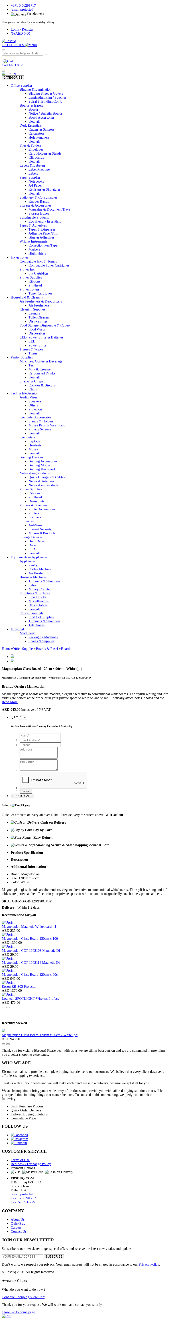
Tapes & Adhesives (33, 225)
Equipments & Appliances (29, 557)
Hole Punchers (38, 137)
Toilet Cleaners (39, 317)
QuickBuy (18, 1223)
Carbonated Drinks (41, 373)
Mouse (33, 449)
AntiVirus (35, 525)
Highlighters (37, 253)
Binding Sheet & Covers (45, 93)
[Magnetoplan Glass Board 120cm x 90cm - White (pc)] (8, 970)
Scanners (34, 517)
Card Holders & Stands (44, 153)
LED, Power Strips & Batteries (41, 337)
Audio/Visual (29, 397)
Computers (27, 437)
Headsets (34, 445)
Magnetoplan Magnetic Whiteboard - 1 (29, 926)
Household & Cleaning (27, 297)
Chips (32, 389)
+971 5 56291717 (23, 1198)
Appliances (27, 561)
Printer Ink (27, 269)
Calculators (36, 133)
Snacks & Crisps (31, 381)
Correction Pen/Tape (42, 245)
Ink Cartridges (38, 273)
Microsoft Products (41, 533)
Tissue (32, 353)
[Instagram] (19, 1139)
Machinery (27, 633)
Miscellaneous (38, 601)
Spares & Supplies (41, 641)
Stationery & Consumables (38, 197)
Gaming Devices (31, 457)
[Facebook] (19, 1135)
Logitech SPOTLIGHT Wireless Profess (30, 998)
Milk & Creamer (40, 369)
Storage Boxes (38, 213)
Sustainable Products (34, 217)
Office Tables (37, 605)
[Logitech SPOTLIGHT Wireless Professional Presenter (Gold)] (8, 994)
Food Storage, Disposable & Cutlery (45, 325)
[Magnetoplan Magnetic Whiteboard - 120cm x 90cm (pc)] (8, 922)
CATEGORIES (13, 77)
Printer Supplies (31, 277)
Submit (26, 791)
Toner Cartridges (40, 293)
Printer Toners (29, 289)
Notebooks (36, 181)
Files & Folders (30, 145)
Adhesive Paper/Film (43, 233)
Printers (33, 513)
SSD (31, 549)
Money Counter (39, 589)
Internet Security (40, 529)
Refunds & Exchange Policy (31, 1164)
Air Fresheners (38, 305)
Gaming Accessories (42, 461)
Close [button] (6, 1312)
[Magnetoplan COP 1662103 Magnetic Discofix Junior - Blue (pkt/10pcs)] (8, 946)
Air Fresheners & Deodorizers (41, 301)
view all (34, 121)
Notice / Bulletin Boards (45, 113)
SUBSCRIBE (54, 1256)
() (20, 33)
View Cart (37, 1297)
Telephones (36, 625)
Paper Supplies (30, 177)
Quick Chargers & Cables (46, 477)
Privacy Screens (39, 429)
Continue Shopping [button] (16, 1297)
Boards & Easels (31, 105)
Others (33, 405)
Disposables (36, 333)
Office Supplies (22, 85)
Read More (10, 702)
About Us (17, 1219)
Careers (16, 1227)
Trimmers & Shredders (44, 581)
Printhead (35, 285)
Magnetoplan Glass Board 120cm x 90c (30, 974)
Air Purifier (36, 573)
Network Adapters (41, 481)
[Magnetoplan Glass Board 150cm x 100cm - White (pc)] (8, 934)
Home (6, 649)
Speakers (34, 401)
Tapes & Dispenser (41, 229)
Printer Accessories (41, 509)
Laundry (34, 313)
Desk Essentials (31, 125)
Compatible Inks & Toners (38, 261)
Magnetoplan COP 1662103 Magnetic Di (31, 950)
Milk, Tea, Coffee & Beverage (41, 361)
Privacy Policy (149, 1264)
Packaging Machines (43, 637)
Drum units (36, 501)
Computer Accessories (35, 417)
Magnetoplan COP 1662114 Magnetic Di (31, 962)
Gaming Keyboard (41, 469)
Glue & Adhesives (41, 237)
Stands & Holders (40, 421)
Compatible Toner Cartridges (48, 265)
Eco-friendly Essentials (44, 221)
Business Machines (33, 577)
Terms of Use (20, 1160)
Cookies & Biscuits (42, 385)
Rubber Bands (38, 201)
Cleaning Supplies (32, 309)
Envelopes (35, 149)
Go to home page (23, 1312)
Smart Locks (37, 597)
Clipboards (36, 157)
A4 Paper (35, 185)
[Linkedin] (19, 1143)
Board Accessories (41, 117)
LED (32, 341)
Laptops (34, 441)
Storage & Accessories (35, 205)
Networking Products (35, 473)
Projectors (35, 409)
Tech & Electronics (24, 393)
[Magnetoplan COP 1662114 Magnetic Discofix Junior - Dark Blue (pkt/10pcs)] (8, 958)
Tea (31, 365)
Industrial (17, 629)
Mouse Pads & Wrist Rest (46, 425)
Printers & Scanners (33, 505)
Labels (33, 173)
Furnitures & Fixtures (35, 593)
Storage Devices (31, 537)
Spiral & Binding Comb (45, 101)
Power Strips (37, 345)
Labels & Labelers (32, 165)
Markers (34, 249)
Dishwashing (37, 321)
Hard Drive (36, 541)
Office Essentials (31, 613)
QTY (14, 717)
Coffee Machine (39, 569)
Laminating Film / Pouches (47, 97)
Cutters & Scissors (41, 129)
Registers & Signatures (44, 189)
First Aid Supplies (41, 617)
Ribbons (34, 281)
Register (27, 29)
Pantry (33, 565)
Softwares (27, 521)
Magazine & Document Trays (49, 209)
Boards (33, 109)
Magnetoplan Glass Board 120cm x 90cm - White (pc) (40, 1035)
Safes (32, 585)
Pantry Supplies (22, 357)
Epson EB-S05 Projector (19, 986)
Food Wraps (37, 329)
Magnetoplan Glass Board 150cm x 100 (30, 938)
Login (15, 29)
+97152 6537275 (23, 1202)
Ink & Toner (19, 257)
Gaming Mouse (39, 465)
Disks (32, 545)
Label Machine (39, 169)
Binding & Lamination (35, 89)
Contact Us (18, 1231)
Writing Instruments (33, 241)
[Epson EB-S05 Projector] (8, 982)
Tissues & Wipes (31, 349)
